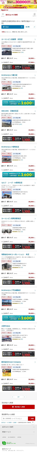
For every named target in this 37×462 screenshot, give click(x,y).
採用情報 (19, 437)
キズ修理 (9, 422)
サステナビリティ (20, 450)
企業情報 (4, 437)
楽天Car (3, 422)
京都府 (14, 422)
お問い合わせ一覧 (11, 450)
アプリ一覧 (4, 450)
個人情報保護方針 (11, 437)
